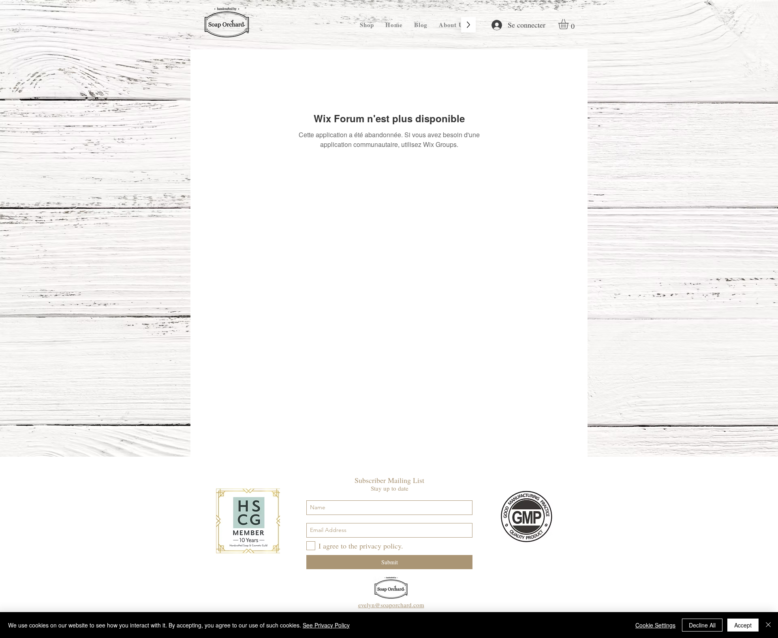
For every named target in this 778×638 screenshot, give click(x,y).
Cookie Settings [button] (655, 625)
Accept (743, 625)
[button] (569, 24)
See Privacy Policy (326, 625)
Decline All (702, 625)
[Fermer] (768, 625)
